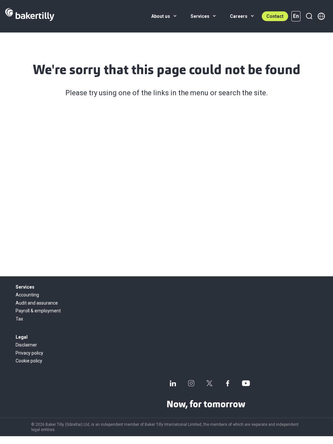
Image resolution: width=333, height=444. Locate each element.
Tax (19, 318)
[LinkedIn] (173, 383)
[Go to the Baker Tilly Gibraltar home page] (29, 16)
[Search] (309, 16)
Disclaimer (26, 344)
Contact (275, 16)
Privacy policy (29, 353)
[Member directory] (321, 16)
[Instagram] (191, 383)
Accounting (27, 294)
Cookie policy (29, 360)
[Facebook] (227, 383)
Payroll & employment (38, 310)
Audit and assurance (37, 303)
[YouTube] (245, 383)
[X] (209, 383)
